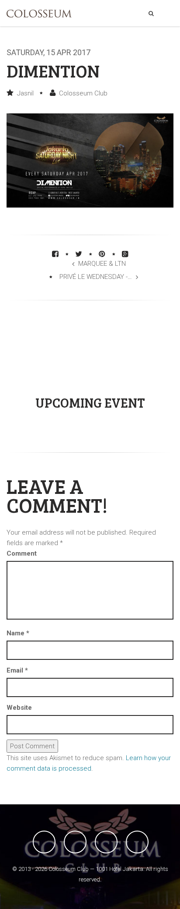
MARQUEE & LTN (102, 264)
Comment (22, 553)
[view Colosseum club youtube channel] (106, 842)
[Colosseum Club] (39, 14)
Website (19, 708)
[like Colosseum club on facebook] (44, 842)
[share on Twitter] (78, 254)
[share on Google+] (125, 254)
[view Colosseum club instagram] (137, 842)
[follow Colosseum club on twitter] (75, 842)
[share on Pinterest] (102, 254)
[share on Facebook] (55, 254)
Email (17, 670)
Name (18, 633)
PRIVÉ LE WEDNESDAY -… (95, 277)
